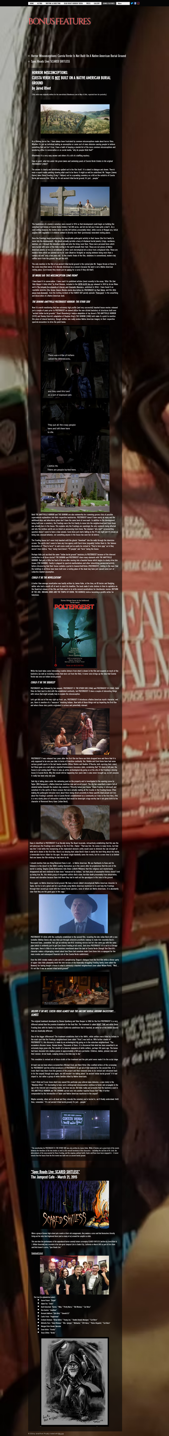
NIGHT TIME (101, 1024)
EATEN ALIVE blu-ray (85, 284)
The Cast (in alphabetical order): (45, 1297)
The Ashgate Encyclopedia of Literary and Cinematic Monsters (60, 287)
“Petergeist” (100, 293)
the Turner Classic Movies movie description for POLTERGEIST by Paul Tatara (76, 290)
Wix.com (61, 1434)
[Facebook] (135, 3)
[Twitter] (132, 3)
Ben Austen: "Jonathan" (49, 1310)
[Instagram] (138, 3)
